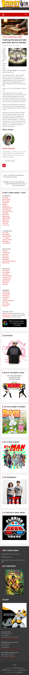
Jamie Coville (5, 252)
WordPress (20, 672)
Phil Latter (5, 284)
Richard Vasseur (6, 315)
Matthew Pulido (6, 218)
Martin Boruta (6, 281)
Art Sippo (4, 251)
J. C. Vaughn (5, 238)
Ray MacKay (5, 257)
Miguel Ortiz (5, 220)
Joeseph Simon (6, 279)
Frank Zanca (5, 295)
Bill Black (4, 204)
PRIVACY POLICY (6, 670)
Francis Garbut (6, 294)
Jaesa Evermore (6, 277)
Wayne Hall (5, 306)
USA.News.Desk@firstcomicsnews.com (10, 638)
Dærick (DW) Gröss (7, 211)
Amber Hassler (6, 199)
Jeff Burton (5, 254)
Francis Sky (5, 274)
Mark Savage (5, 216)
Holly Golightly (6, 234)
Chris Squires (5, 270)
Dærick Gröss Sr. (6, 209)
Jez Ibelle (4, 299)
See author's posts (10, 161)
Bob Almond (5, 206)
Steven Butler (5, 263)
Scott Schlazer (6, 304)
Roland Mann (5, 259)
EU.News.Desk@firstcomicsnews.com (9, 657)
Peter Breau (5, 282)
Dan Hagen (5, 213)
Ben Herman (5, 202)
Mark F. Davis (5, 214)
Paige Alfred (5, 221)
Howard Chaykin (6, 236)
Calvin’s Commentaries (9, 37)
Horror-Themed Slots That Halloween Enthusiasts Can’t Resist (14, 176)
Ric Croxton (5, 302)
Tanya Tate (5, 223)
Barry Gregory (6, 201)
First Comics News (18, 668)
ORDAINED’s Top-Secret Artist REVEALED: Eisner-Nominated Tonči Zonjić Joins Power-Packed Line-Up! (14, 183)
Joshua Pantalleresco (8, 300)
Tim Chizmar (5, 225)
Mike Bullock (5, 241)
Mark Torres (5, 256)
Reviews (19, 37)
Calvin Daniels (15, 45)
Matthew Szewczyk (7, 313)
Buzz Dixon (5, 232)
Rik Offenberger (6, 317)
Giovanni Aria (5, 297)
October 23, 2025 (6, 45)
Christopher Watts (7, 208)
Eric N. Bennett (6, 272)
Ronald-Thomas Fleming (8, 261)
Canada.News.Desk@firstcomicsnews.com (11, 649)
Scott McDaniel (6, 243)
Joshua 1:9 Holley (7, 239)
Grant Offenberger (7, 275)
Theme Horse (22, 670)
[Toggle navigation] (3, 14)
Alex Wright (5, 197)
